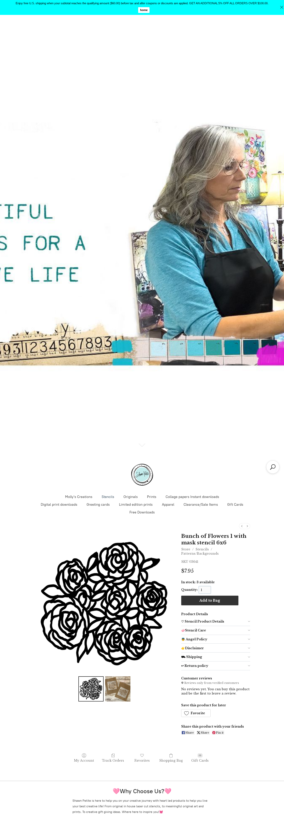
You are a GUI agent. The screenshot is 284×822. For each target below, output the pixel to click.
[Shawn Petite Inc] (142, 475)
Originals (130, 497)
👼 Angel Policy (194, 639)
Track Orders (113, 760)
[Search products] (272, 467)
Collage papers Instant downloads (192, 497)
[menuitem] (242, 526)
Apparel (168, 504)
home (144, 10)
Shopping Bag (171, 760)
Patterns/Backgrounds (200, 553)
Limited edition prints (136, 504)
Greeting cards (98, 504)
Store (185, 549)
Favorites (142, 760)
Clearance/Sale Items (201, 504)
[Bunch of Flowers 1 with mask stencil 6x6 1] (117, 688)
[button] (196, 713)
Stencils (108, 497)
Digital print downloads (59, 504)
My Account (84, 760)
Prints (151, 497)
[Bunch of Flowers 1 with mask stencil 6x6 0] (91, 688)
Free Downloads (142, 512)
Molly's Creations (78, 497)
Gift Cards (235, 504)
